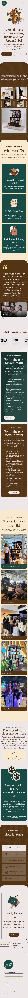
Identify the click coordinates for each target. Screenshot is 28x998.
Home (5, 984)
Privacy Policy (6, 993)
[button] (24, 3)
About (8, 984)
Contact (12, 984)
